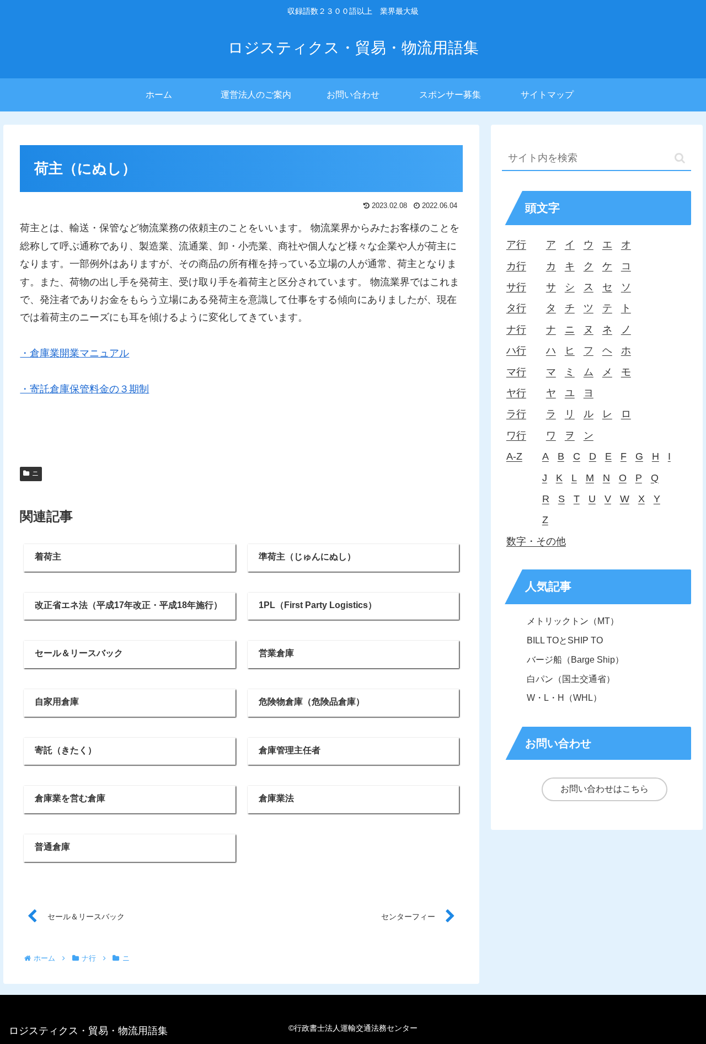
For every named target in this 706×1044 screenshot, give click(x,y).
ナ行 (516, 329)
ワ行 (516, 435)
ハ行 (516, 350)
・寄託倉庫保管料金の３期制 (84, 389)
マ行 (516, 371)
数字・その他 (536, 541)
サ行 (516, 286)
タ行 (516, 307)
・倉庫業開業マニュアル (74, 353)
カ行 (516, 265)
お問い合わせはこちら (604, 788)
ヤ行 (516, 392)
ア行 (516, 244)
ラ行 (516, 413)
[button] (679, 158)
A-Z (514, 456)
